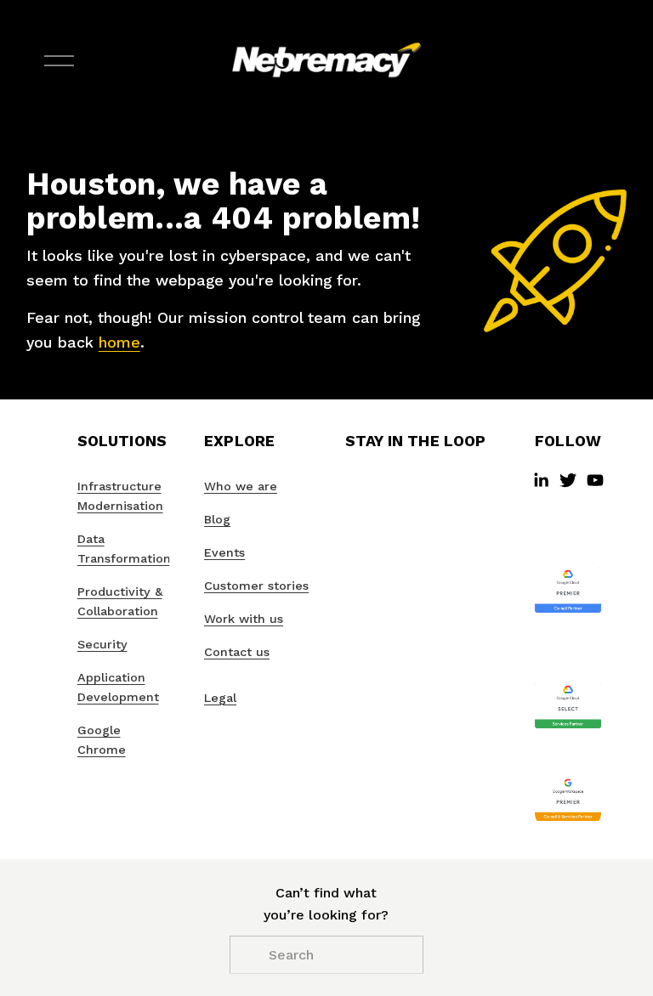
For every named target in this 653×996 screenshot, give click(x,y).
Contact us (237, 652)
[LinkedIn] (540, 480)
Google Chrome (101, 739)
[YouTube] (595, 480)
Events (224, 552)
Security (102, 644)
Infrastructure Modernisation (120, 495)
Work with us (243, 618)
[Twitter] (567, 480)
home (119, 342)
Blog (217, 519)
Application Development (118, 687)
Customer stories (256, 585)
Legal (220, 698)
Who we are (240, 486)
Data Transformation (124, 548)
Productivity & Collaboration (119, 601)
